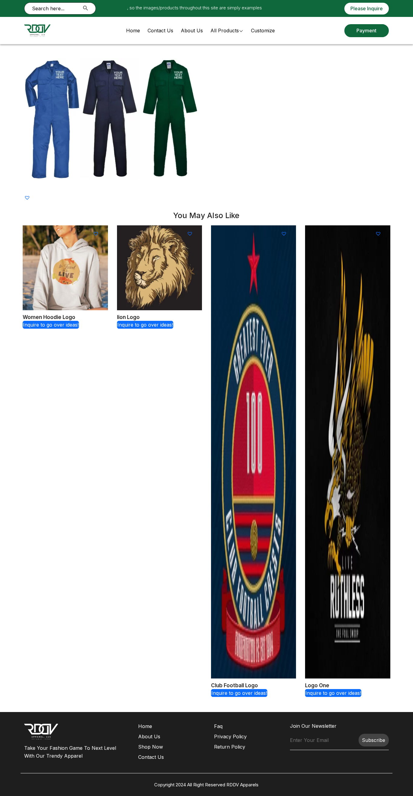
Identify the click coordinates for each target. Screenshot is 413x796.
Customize (263, 30)
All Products (224, 30)
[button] (28, 197)
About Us (192, 30)
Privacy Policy (230, 736)
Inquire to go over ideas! (51, 325)
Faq (218, 726)
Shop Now (150, 747)
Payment (366, 30)
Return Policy (229, 747)
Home (133, 30)
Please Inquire (366, 8)
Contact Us (160, 30)
